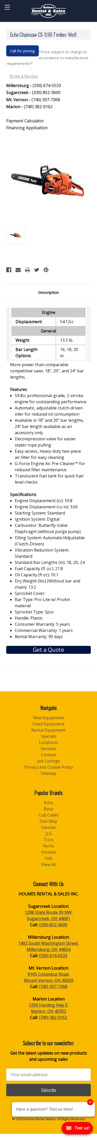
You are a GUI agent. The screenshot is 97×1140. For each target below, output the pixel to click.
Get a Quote (48, 649)
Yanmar (48, 827)
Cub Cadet (48, 815)
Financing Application (27, 128)
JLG (48, 833)
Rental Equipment (48, 730)
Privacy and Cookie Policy (48, 767)
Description (48, 292)
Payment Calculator (25, 121)
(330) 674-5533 (47, 85)
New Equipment (48, 718)
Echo (48, 802)
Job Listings (48, 761)
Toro (49, 840)
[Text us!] (77, 1129)
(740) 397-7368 (46, 99)
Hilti (49, 858)
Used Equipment (48, 724)
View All (48, 864)
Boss (48, 809)
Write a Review (23, 76)
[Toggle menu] (7, 7)
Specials (48, 736)
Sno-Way (48, 821)
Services (48, 748)
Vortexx (48, 852)
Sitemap (48, 773)
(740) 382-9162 (38, 106)
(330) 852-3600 (46, 92)
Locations (48, 742)
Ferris (48, 846)
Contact (48, 755)
